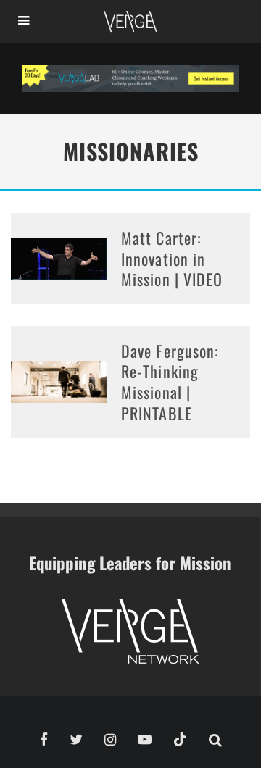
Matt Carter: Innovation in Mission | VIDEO (172, 258)
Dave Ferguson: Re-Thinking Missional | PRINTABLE (169, 382)
